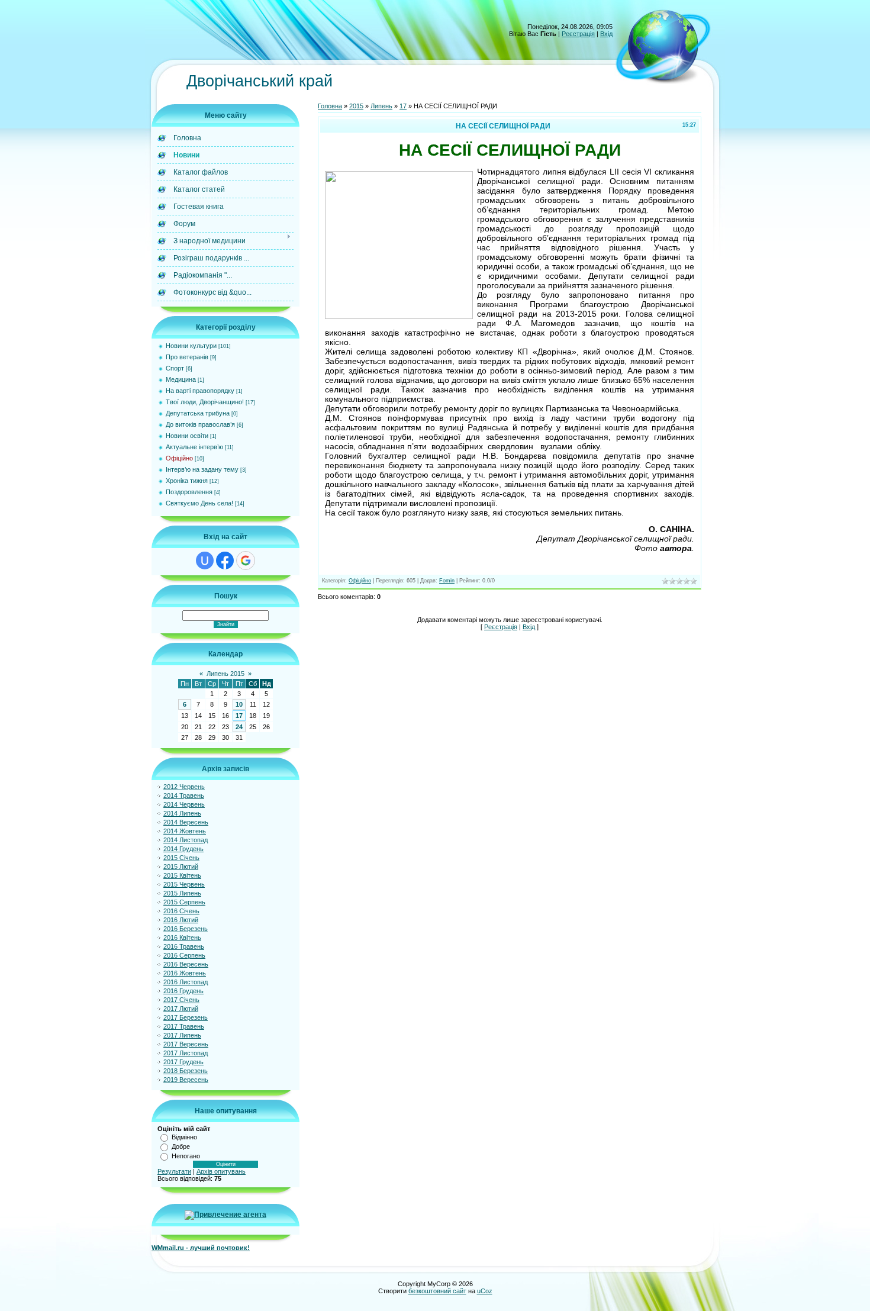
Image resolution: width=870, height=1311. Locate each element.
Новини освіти (187, 435)
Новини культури (191, 345)
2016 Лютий (180, 919)
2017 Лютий (180, 1008)
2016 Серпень (184, 955)
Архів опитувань (221, 1171)
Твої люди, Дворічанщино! (205, 401)
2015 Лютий (180, 866)
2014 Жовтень (184, 831)
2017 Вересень (185, 1044)
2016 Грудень (183, 990)
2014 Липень (182, 813)
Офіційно (179, 458)
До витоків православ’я (200, 424)
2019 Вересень (185, 1079)
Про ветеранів (187, 356)
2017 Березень (185, 1017)
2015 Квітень (182, 875)
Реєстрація (578, 33)
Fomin (447, 581)
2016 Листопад (185, 981)
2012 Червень (184, 786)
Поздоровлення (189, 491)
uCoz (484, 1290)
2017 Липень (182, 1035)
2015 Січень (181, 857)
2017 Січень (181, 999)
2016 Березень (185, 928)
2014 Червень (184, 804)
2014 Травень (183, 795)
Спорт (175, 368)
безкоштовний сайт (437, 1290)
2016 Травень (183, 946)
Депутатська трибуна (198, 413)
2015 (356, 105)
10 (239, 704)
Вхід (606, 33)
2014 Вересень (185, 822)
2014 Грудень (183, 848)
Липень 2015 (225, 673)
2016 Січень (181, 910)
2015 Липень (182, 893)
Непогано (186, 1155)
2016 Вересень (185, 964)
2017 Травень (183, 1026)
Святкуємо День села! (199, 503)
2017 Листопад (185, 1052)
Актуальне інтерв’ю (194, 446)
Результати (174, 1171)
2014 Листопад (185, 839)
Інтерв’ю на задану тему (202, 469)
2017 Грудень (183, 1061)
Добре (181, 1146)
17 (239, 715)
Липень (381, 105)
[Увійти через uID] (205, 560)
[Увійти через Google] (245, 560)
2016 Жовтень (184, 973)
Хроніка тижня (187, 480)
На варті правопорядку (200, 390)
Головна (330, 105)
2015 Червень (184, 884)
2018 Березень (185, 1070)
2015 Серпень (184, 902)
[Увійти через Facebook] (225, 560)
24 (239, 726)
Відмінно (184, 1137)
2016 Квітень (182, 937)
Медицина (181, 379)
